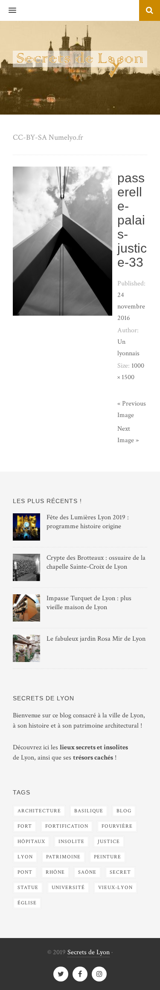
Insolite (71, 841)
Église (27, 903)
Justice (109, 841)
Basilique (88, 811)
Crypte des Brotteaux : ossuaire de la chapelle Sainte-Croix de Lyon (96, 562)
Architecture (39, 811)
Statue (27, 887)
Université (68, 887)
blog (123, 811)
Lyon (25, 857)
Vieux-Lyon (115, 887)
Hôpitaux (31, 841)
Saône (87, 872)
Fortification (66, 826)
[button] (8, 11)
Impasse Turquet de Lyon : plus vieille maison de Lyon (89, 603)
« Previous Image (131, 409)
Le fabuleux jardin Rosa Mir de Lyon (96, 638)
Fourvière (117, 826)
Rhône (55, 872)
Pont (24, 872)
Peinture (107, 857)
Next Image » (128, 434)
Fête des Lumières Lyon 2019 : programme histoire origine (88, 522)
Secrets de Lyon (88, 952)
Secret (120, 872)
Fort (24, 826)
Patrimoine (63, 857)
